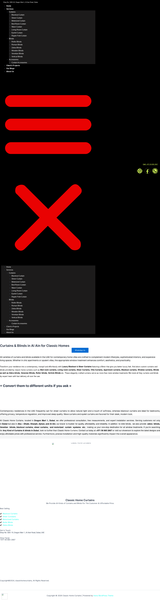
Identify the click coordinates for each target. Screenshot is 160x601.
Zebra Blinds (16, 48)
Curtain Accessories (19, 62)
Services (9, 9)
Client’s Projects (13, 65)
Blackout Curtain (18, 15)
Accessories (13, 59)
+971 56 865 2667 (7, 540)
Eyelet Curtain (17, 33)
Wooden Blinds (17, 51)
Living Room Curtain (19, 30)
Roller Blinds (17, 42)
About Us (10, 71)
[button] (48, 170)
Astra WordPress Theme (103, 595)
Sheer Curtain (17, 18)
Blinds (11, 39)
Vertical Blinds (17, 57)
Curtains (12, 12)
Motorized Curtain (18, 21)
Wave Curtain (17, 27)
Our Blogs (10, 68)
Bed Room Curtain (19, 24)
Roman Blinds (17, 45)
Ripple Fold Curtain (19, 36)
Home (8, 6)
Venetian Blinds (18, 53)
